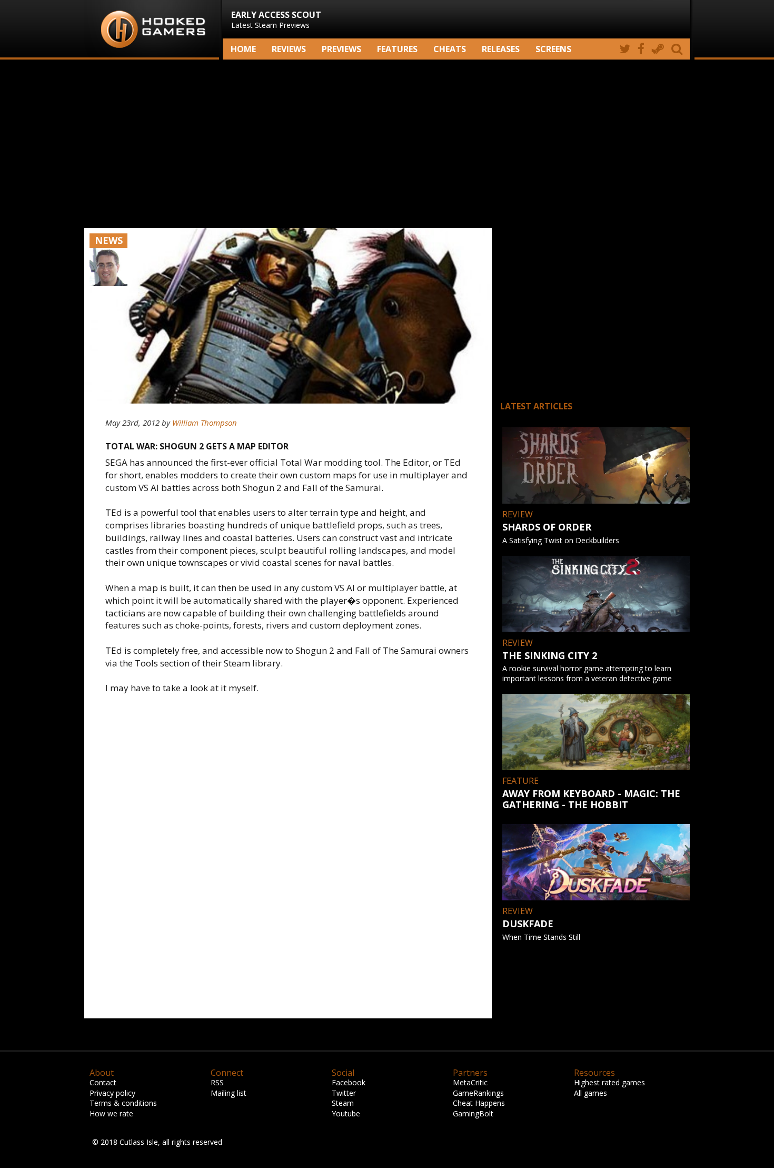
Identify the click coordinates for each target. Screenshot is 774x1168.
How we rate (111, 1113)
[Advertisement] (387, 144)
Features (397, 49)
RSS (217, 1082)
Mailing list (228, 1093)
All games (590, 1093)
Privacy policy (112, 1093)
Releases (501, 49)
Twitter (344, 1093)
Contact (103, 1082)
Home (243, 49)
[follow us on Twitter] (625, 49)
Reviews (289, 49)
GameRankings (478, 1093)
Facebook (348, 1082)
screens (553, 49)
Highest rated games (609, 1082)
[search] (679, 49)
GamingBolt (473, 1113)
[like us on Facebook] (641, 49)
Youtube (346, 1113)
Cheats (449, 49)
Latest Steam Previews (276, 19)
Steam (343, 1103)
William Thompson (204, 422)
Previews (341, 49)
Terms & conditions (123, 1103)
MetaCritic (470, 1082)
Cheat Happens (479, 1103)
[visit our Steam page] (658, 49)
